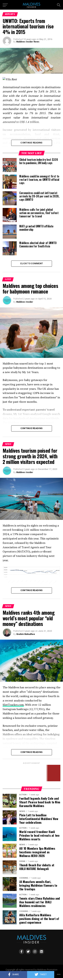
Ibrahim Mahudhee (25, 634)
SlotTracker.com (13, 705)
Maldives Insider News (27, 42)
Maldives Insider (24, 302)
